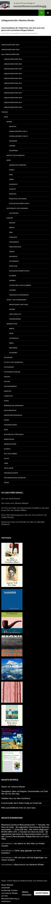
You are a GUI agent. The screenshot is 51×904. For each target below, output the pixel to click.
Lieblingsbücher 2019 (13, 93)
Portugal (13, 266)
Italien (12, 251)
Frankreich (14, 242)
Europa (10, 218)
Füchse (7, 381)
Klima (6, 401)
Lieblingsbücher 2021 (13, 83)
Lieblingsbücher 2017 (13, 102)
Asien (9, 160)
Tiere (6, 463)
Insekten (7, 391)
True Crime (8, 468)
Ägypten (12, 126)
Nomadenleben (10, 425)
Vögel (6, 482)
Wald (11, 343)
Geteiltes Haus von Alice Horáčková (15, 798)
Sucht (6, 458)
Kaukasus (13, 184)
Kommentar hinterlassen (29, 33)
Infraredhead (15, 33)
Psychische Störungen (14, 434)
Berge (11, 328)
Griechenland (15, 247)
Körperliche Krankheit (14, 405)
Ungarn (12, 290)
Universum (13, 338)
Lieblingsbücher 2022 (13, 78)
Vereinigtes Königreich (19, 295)
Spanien (12, 280)
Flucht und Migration (13, 362)
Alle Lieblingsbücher (10, 54)
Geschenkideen (10, 386)
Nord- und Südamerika (16, 300)
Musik (6, 420)
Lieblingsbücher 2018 (13, 97)
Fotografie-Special (12, 372)
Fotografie (9, 367)
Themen (4, 112)
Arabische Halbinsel (17, 165)
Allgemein (8, 357)
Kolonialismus (10, 410)
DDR (11, 232)
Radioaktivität (10, 444)
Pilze (6, 429)
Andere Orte (12, 324)
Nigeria (12, 146)
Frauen (7, 376)
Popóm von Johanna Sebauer (13, 787)
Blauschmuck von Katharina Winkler (29, 865)
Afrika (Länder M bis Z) (18, 136)
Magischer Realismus (13, 415)
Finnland (13, 237)
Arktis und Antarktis (16, 155)
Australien (14, 213)
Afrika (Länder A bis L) (18, 131)
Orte (6, 117)
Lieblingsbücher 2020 (13, 88)
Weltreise (13, 348)
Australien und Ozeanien (17, 208)
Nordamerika (15, 319)
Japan (11, 179)
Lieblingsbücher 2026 (10, 45)
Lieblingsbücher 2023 (13, 73)
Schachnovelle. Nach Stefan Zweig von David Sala (21, 803)
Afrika (9, 121)
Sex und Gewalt (10, 453)
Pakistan (12, 194)
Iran (11, 174)
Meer (11, 333)
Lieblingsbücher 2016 (13, 107)
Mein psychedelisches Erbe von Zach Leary (18, 808)
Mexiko (12, 309)
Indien (11, 170)
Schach (7, 449)
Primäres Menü (48, 13)
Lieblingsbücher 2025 (10, 49)
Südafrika (13, 150)
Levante (12, 189)
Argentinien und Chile (18, 304)
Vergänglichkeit (11, 473)
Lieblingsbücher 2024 (13, 69)
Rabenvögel (9, 439)
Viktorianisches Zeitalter (15, 478)
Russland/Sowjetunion (19, 203)
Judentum (8, 396)
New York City (15, 314)
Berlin (12, 227)
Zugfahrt (13, 352)
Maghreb (13, 141)
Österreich (14, 261)
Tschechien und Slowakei (20, 285)
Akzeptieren (41, 893)
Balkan (12, 223)
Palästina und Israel (18, 198)
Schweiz (12, 275)
